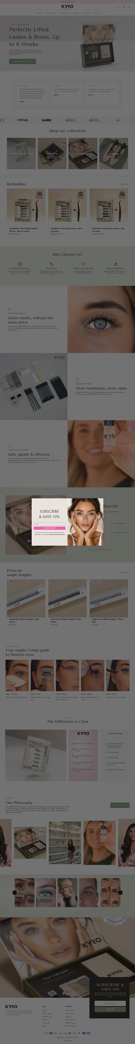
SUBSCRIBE (49, 528)
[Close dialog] (101, 500)
